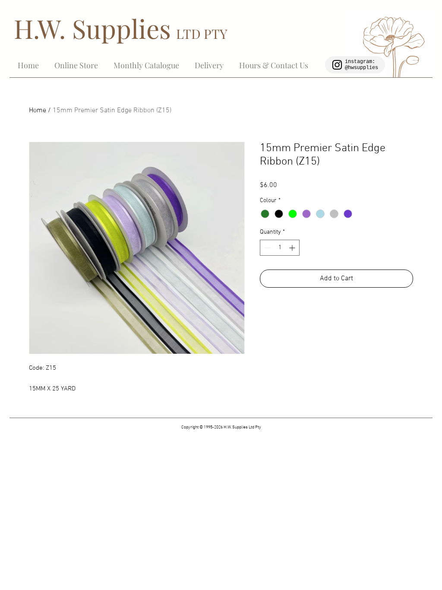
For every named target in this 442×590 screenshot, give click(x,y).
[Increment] (292, 247)
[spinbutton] (279, 247)
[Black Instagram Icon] (337, 64)
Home (37, 110)
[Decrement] (266, 247)
